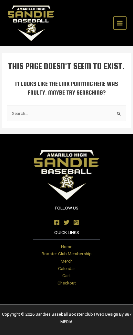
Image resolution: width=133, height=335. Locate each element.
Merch (67, 261)
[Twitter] (66, 222)
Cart (66, 275)
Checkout (66, 282)
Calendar (66, 268)
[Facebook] (57, 222)
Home (66, 246)
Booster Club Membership (67, 253)
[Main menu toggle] (120, 23)
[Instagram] (76, 222)
